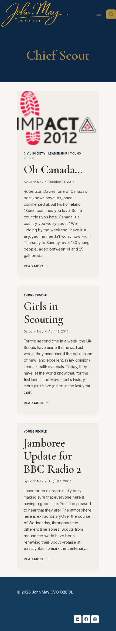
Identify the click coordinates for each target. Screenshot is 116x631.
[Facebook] (86, 619)
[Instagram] (95, 619)
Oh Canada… (53, 169)
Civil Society (34, 153)
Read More (36, 266)
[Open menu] (99, 14)
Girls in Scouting (43, 312)
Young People (35, 294)
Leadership (57, 153)
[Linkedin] (77, 619)
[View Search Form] (111, 14)
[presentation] (58, 118)
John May (35, 182)
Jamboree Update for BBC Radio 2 (52, 456)
